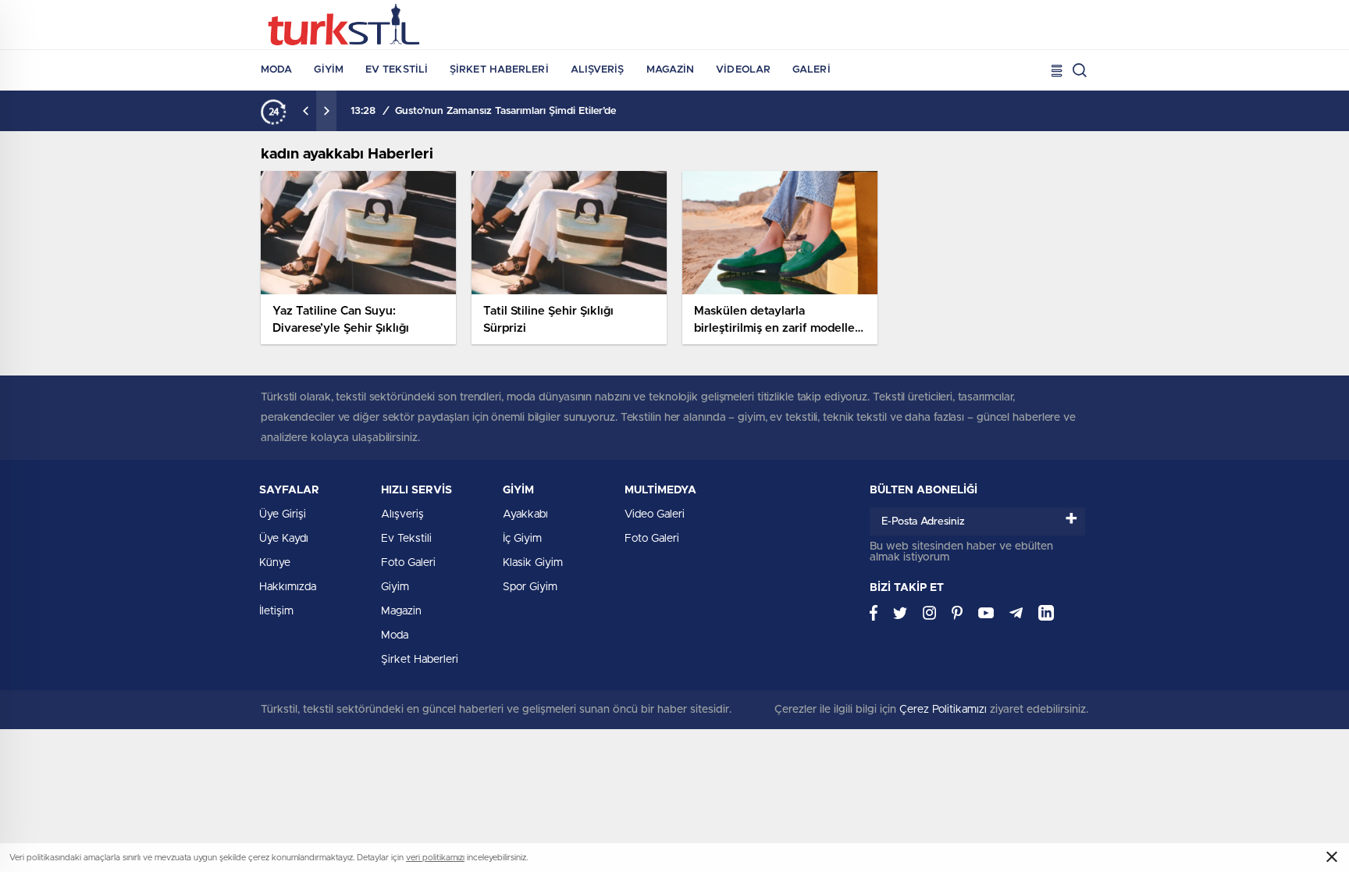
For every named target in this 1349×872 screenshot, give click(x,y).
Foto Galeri (408, 562)
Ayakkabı (525, 514)
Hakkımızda (287, 587)
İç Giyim (522, 538)
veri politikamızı (435, 857)
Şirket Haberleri (499, 70)
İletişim (276, 611)
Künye (274, 562)
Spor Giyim (530, 587)
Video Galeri (655, 514)
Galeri (811, 70)
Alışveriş (598, 70)
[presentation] (306, 111)
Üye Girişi (282, 514)
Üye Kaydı (283, 538)
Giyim (328, 70)
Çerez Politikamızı (943, 709)
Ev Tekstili (396, 70)
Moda (276, 70)
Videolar (743, 70)
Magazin (670, 70)
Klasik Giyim (533, 562)
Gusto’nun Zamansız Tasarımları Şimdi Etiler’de (505, 111)
